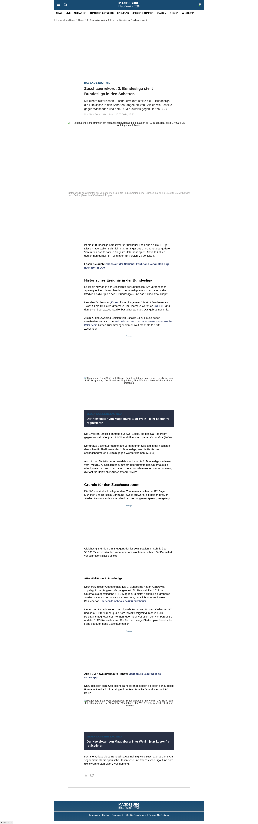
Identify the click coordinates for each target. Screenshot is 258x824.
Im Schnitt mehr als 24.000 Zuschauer (123, 601)
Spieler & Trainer (142, 13)
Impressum (94, 815)
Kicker (115, 302)
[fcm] (129, 806)
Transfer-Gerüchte (102, 13)
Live (68, 13)
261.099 (158, 306)
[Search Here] (65, 5)
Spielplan (123, 13)
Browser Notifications (159, 815)
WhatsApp (188, 13)
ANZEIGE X (6, 822)
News (59, 13)
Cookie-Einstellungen (136, 815)
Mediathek (80, 13)
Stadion (161, 13)
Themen (174, 13)
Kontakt (105, 815)
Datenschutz (118, 815)
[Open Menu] (58, 5)
